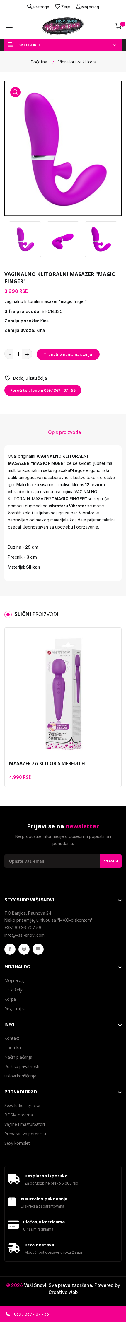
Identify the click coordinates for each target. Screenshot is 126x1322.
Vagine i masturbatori (24, 1124)
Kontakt (11, 1038)
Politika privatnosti (21, 1066)
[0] (118, 26)
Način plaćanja (18, 1057)
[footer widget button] (63, 900)
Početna (38, 62)
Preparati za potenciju (25, 1133)
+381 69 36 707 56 (22, 927)
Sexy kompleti (17, 1143)
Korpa (10, 999)
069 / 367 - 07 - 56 (31, 1314)
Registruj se (15, 1008)
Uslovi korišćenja (20, 1076)
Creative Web (63, 1292)
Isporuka (12, 1047)
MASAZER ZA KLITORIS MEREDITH (47, 763)
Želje (65, 6)
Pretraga (41, 6)
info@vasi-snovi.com (24, 935)
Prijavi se (111, 861)
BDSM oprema (18, 1115)
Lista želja (13, 990)
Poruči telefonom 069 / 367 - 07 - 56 (42, 390)
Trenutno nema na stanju (68, 354)
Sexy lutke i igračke (22, 1105)
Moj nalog (90, 6)
